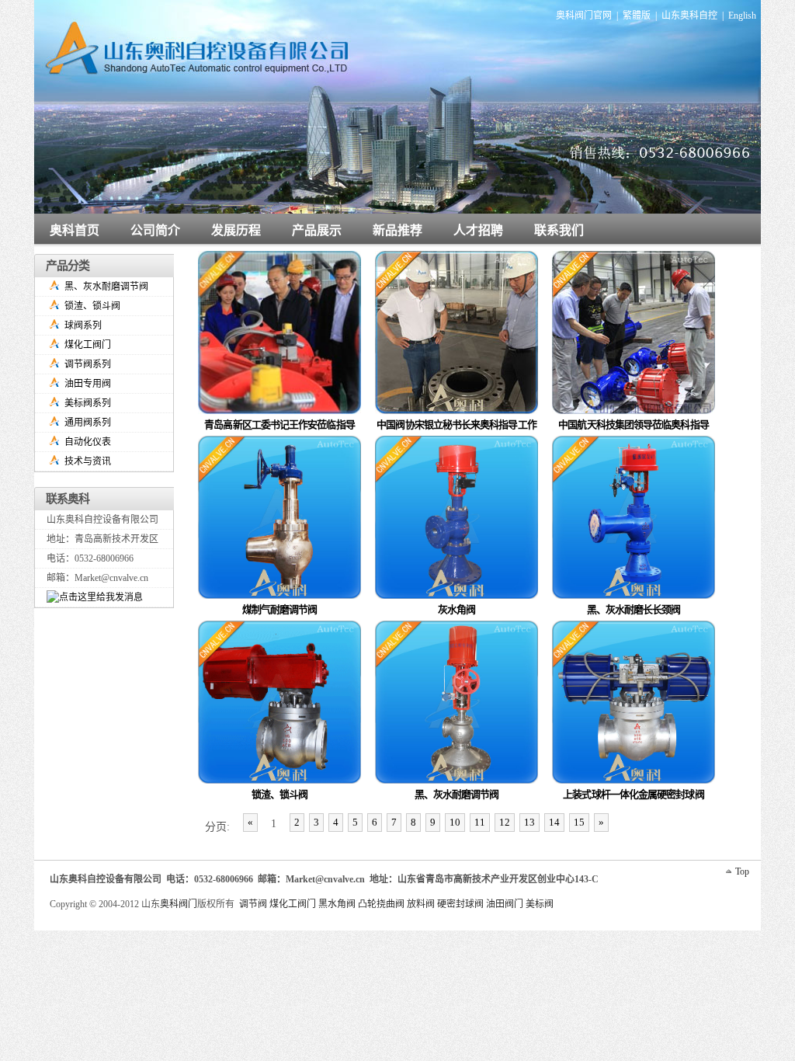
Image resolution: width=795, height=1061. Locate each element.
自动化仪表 (87, 442)
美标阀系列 (87, 403)
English (742, 15)
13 (529, 822)
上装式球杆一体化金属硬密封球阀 (633, 794)
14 (554, 822)
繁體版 (637, 15)
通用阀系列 (87, 422)
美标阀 (540, 904)
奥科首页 (74, 230)
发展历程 (236, 230)
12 (504, 822)
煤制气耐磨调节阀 (280, 609)
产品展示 (317, 230)
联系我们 (559, 230)
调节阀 (253, 904)
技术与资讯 (87, 461)
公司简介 (155, 230)
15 (579, 822)
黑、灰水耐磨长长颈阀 (634, 609)
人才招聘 (478, 230)
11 (479, 822)
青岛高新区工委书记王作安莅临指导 (279, 424)
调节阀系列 (87, 364)
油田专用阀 (87, 383)
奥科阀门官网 (584, 15)
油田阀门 (504, 904)
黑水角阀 (337, 904)
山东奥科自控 (689, 15)
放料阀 (421, 904)
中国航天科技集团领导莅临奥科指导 (633, 424)
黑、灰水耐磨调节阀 (457, 794)
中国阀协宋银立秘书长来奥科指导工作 (456, 424)
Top (742, 871)
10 (455, 822)
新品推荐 (397, 230)
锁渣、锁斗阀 (280, 794)
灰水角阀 (456, 609)
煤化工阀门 (87, 344)
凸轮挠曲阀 (381, 904)
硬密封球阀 (460, 904)
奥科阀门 (178, 904)
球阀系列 (83, 325)
